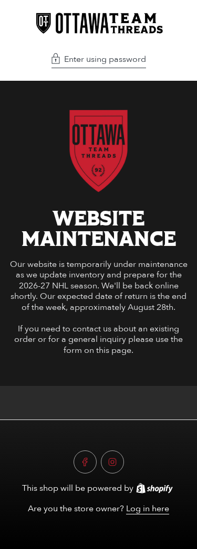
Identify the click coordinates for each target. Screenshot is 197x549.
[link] (99, 151)
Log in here (147, 508)
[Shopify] (154, 488)
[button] (98, 60)
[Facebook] (85, 461)
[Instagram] (112, 461)
